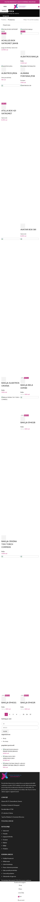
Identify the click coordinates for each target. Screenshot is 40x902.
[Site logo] (20, 6)
